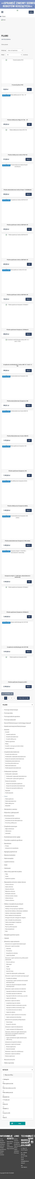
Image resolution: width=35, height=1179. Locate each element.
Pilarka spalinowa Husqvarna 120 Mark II (17, 329)
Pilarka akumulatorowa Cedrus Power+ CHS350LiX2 (17, 189)
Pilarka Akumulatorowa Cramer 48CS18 (17, 436)
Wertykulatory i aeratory (10, 809)
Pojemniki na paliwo (10, 878)
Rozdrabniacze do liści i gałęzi (12, 837)
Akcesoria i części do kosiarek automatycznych (17, 976)
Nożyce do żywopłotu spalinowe (14, 783)
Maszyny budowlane (9, 855)
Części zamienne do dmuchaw (13, 1017)
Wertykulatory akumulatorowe (12, 761)
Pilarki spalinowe (9, 799)
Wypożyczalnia (17, 1146)
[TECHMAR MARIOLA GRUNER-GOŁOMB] (17, 11)
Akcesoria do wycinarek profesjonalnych (15, 1019)
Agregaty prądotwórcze (10, 851)
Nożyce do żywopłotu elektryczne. (14, 788)
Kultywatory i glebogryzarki (11, 812)
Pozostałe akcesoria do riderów (14, 1009)
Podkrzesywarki (9, 793)
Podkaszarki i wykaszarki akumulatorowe (15, 756)
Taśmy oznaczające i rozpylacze (13, 922)
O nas (1, 1139)
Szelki (7, 966)
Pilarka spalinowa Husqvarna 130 (18, 471)
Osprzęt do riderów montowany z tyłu (15, 1007)
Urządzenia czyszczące (10, 826)
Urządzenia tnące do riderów (13, 1003)
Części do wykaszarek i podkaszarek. (15, 973)
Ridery (6, 743)
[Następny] (14, 698)
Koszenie (6, 729)
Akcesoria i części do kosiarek (12, 1044)
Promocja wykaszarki (10, 719)
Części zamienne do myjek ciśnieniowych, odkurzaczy (16, 1038)
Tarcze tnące (9, 1022)
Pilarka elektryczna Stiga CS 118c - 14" (17, 119)
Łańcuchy (8, 948)
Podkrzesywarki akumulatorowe (13, 768)
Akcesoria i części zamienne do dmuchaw (15, 1014)
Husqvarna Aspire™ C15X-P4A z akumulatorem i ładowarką (17, 576)
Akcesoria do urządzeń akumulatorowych (15, 944)
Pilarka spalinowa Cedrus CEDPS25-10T (17, 224)
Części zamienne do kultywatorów (14, 1029)
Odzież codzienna (9, 900)
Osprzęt (8, 969)
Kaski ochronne (9, 886)
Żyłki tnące (9, 964)
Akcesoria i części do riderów (12, 1000)
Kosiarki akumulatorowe (12, 736)
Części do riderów (10, 1012)
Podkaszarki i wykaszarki (11, 774)
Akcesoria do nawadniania (11, 848)
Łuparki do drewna (9, 861)
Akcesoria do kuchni (9, 1059)
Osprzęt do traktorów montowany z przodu (16, 996)
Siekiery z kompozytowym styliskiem (14, 908)
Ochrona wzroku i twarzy (11, 895)
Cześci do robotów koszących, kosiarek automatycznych (16, 985)
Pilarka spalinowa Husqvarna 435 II (17, 682)
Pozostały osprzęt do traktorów (14, 993)
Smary (6, 876)
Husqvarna (6, 1113)
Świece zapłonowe (11, 1046)
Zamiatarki (7, 833)
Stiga (5, 1117)
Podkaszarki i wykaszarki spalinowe (15, 778)
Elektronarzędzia (8, 858)
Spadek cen (17, 1144)
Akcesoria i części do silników (12, 1053)
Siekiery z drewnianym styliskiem (13, 913)
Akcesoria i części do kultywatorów (14, 1027)
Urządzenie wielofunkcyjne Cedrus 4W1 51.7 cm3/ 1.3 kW (17, 365)
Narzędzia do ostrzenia (12, 953)
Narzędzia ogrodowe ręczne (11, 935)
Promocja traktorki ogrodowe (12, 716)
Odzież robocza (9, 898)
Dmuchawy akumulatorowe (12, 763)
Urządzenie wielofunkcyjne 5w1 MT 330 (17, 647)
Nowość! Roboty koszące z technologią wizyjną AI (17, 723)
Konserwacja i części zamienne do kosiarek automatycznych (17, 981)
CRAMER (6, 1108)
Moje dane (9, 1143)
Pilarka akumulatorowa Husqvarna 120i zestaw (17, 540)
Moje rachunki (10, 1148)
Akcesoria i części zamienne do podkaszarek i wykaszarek (16, 958)
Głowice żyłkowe (10, 962)
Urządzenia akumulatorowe (11, 752)
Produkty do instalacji (11, 978)
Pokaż (2, 54)
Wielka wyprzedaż (9, 1063)
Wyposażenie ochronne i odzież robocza (15, 882)
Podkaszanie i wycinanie (10, 771)
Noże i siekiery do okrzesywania (13, 915)
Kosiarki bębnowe (9, 748)
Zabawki (6, 938)
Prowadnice (9, 950)
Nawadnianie (7, 843)
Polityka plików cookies (2, 1153)
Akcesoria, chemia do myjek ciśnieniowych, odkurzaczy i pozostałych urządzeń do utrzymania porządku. (16, 1033)
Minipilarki (7, 805)
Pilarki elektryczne (9, 803)
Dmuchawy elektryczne (11, 822)
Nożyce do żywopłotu (10, 781)
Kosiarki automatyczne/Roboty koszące (15, 726)
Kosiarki (7, 732)
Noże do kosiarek (10, 1049)
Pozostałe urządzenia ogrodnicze (13, 840)
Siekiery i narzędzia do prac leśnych (13, 904)
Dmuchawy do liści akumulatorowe (13, 820)
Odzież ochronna (9, 884)
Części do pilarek (10, 955)
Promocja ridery (8, 713)
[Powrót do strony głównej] (0, 16)
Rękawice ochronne (10, 891)
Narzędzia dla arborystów (11, 906)
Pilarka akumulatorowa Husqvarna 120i (17, 401)
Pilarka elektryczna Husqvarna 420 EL (17, 505)
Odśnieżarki (7, 868)
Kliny (6, 931)
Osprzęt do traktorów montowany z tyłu (16, 991)
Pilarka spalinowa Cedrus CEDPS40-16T (17, 259)
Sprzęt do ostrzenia (11, 1024)
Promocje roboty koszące (11, 709)
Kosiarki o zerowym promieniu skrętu (14, 746)
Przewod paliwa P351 (17, 85)
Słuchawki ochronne (10, 893)
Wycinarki (7, 790)
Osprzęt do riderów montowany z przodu (16, 1005)
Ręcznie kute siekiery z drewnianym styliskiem (16, 911)
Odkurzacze (8, 831)
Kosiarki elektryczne (11, 739)
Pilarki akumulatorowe (10, 765)
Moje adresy (10, 1141)
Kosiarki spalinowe (11, 734)
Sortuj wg (3, 50)
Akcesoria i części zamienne (11, 941)
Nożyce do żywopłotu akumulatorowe (14, 758)
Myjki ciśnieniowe (9, 828)
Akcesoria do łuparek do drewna (13, 1042)
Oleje (6, 874)
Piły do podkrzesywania (11, 926)
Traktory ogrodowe (10, 741)
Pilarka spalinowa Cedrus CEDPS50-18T (17, 294)
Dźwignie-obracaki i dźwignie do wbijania (15, 917)
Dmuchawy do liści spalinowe (12, 818)
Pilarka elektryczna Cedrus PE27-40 (17, 154)
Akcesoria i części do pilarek (12, 946)
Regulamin (2, 1142)
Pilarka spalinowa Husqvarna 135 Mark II (17, 612)
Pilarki (5, 796)
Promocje (16, 1153)
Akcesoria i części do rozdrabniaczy (14, 1051)
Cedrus (5, 1104)
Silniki (5, 865)
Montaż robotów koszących (16, 1140)
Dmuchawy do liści (9, 816)
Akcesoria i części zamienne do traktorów (15, 989)
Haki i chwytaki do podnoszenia (13, 920)
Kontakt (2, 1140)
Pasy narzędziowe (9, 929)
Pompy (7, 846)
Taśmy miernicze (9, 924)
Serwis (15, 1147)
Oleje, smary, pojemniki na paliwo (13, 871)
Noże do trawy (9, 971)
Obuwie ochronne (9, 889)
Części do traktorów (11, 998)
